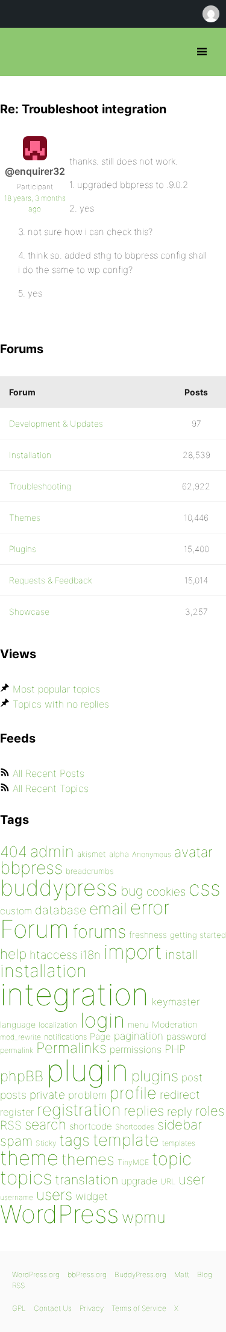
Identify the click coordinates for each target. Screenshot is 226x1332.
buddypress (59, 888)
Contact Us (53, 1308)
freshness (148, 934)
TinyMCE (133, 1162)
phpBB (21, 1076)
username (16, 1197)
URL (167, 1181)
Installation (30, 455)
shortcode (90, 1126)
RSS (11, 1125)
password (186, 1036)
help (13, 954)
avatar (193, 852)
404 (13, 852)
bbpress (31, 867)
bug (132, 891)
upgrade (139, 1181)
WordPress (59, 1214)
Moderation (174, 1024)
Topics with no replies (61, 704)
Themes (24, 517)
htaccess (53, 954)
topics (26, 1177)
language (18, 1024)
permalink (16, 1050)
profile (133, 1093)
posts (13, 1095)
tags (74, 1140)
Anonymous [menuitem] (210, 14)
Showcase (29, 611)
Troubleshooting (40, 486)
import (133, 952)
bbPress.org (19, 52)
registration (79, 1110)
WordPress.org (36, 1274)
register (17, 1112)
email (108, 908)
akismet (91, 854)
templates (178, 1143)
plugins (154, 1076)
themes (88, 1159)
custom (16, 911)
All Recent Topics (51, 788)
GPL (19, 1308)
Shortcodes (134, 1126)
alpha (119, 854)
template (126, 1140)
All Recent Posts (48, 773)
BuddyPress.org (140, 1274)
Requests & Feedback (50, 580)
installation (43, 970)
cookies (166, 892)
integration (74, 994)
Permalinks (71, 1048)
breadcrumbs (90, 871)
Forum (34, 929)
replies (144, 1110)
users (54, 1195)
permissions (136, 1049)
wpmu (144, 1217)
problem (87, 1095)
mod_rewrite (20, 1036)
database (60, 910)
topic (172, 1158)
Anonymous (151, 854)
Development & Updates (56, 423)
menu (138, 1024)
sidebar (179, 1124)
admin (52, 851)
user (191, 1179)
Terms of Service (138, 1308)
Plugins (22, 549)
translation (86, 1179)
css (205, 888)
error (149, 907)
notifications (65, 1036)
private (47, 1095)
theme (29, 1158)
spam (16, 1141)
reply (179, 1112)
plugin (87, 1070)
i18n (90, 955)
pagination (138, 1035)
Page (100, 1036)
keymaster (175, 1002)
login (102, 1020)
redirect (180, 1094)
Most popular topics (56, 689)
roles (210, 1111)
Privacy (92, 1308)
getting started (198, 935)
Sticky (46, 1143)
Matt (181, 1274)
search (45, 1124)
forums (99, 931)
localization (58, 1024)
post (191, 1077)
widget (91, 1196)
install (181, 954)
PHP (175, 1048)
